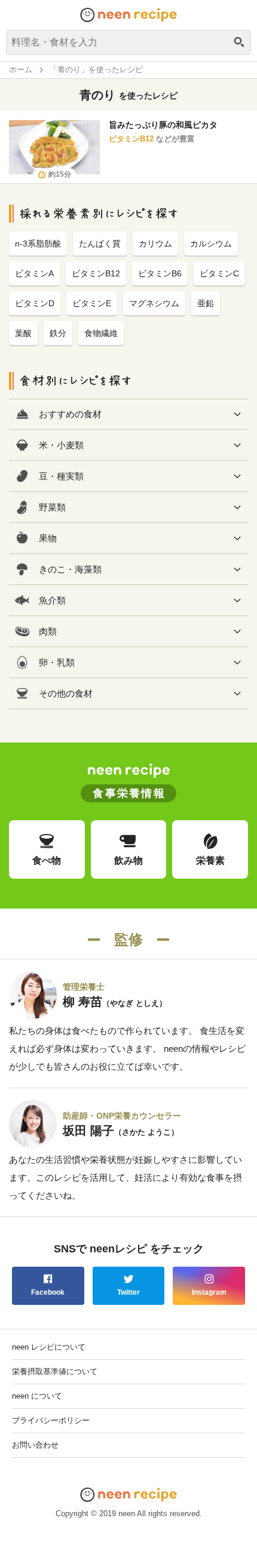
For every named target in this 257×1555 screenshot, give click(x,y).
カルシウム (211, 243)
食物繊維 (101, 333)
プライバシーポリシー (51, 1420)
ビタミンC (219, 273)
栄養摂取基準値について (54, 1371)
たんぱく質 (100, 243)
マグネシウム (154, 303)
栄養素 (210, 860)
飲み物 (128, 860)
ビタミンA (34, 273)
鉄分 (58, 333)
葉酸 (23, 333)
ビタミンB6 (160, 273)
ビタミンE (91, 303)
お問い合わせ (35, 1444)
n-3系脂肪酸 (38, 243)
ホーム (20, 69)
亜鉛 (205, 303)
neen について (37, 1395)
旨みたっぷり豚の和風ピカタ (163, 125)
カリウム (155, 243)
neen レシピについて (48, 1346)
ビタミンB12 (131, 138)
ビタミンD (34, 303)
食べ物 (46, 860)
